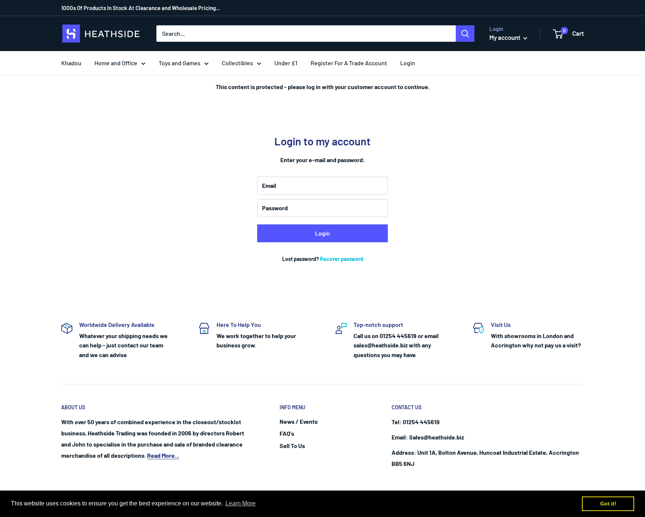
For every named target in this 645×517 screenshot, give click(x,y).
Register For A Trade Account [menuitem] (349, 62)
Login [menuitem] (407, 62)
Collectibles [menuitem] (237, 62)
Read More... (163, 455)
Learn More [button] (240, 503)
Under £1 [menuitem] (285, 62)
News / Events (299, 421)
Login (322, 233)
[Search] (465, 33)
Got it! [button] (608, 504)
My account (505, 37)
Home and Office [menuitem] (115, 62)
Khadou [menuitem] (71, 62)
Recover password (341, 259)
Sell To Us (292, 445)
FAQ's (287, 433)
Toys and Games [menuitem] (179, 62)
